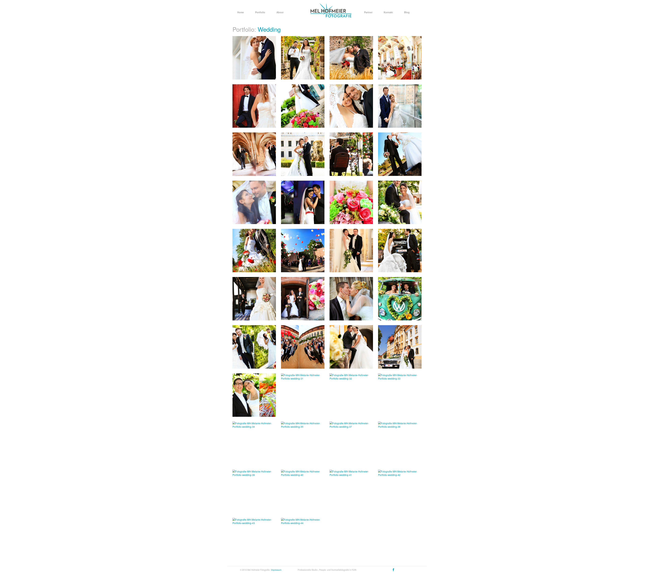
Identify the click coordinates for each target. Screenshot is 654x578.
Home (240, 12)
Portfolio (260, 12)
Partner (368, 12)
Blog (407, 12)
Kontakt (388, 12)
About (280, 12)
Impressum (276, 569)
